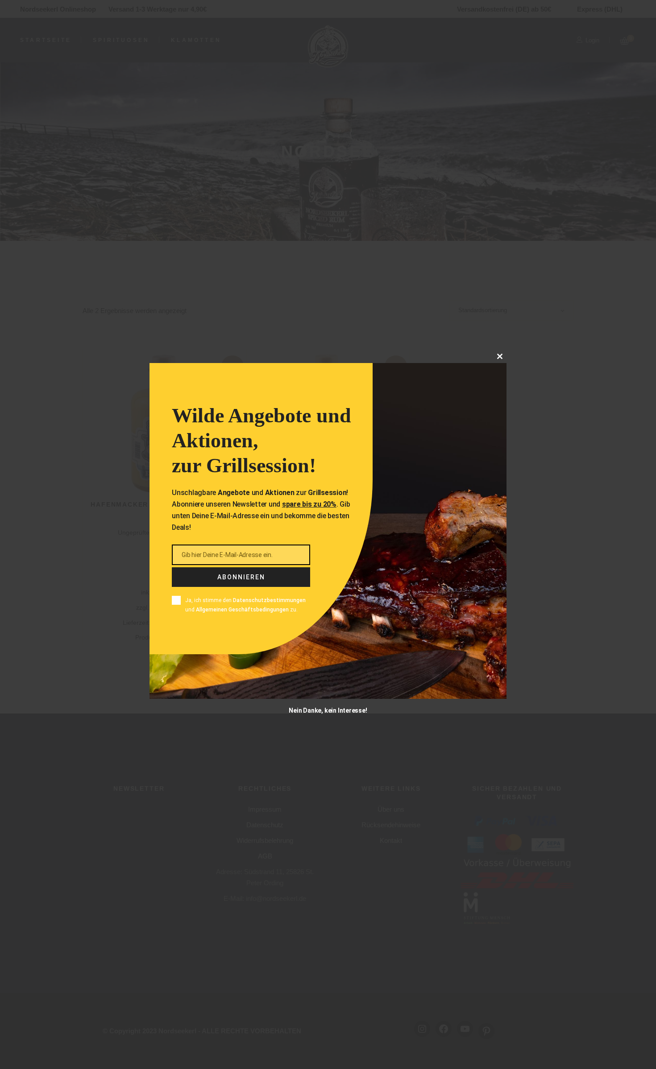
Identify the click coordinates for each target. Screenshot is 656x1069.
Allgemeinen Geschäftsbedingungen (242, 609)
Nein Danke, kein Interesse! (328, 710)
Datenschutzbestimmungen (269, 600)
